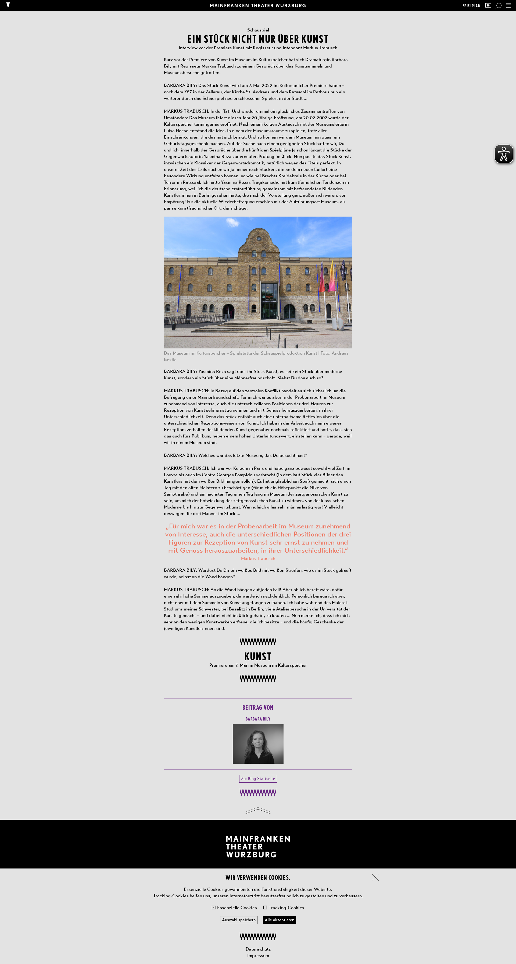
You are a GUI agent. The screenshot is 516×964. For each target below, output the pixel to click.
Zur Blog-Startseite (258, 778)
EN (488, 5)
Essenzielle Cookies (237, 907)
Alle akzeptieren (279, 920)
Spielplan (472, 5)
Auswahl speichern (239, 920)
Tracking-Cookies (286, 907)
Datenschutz (258, 949)
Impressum (258, 955)
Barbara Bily (258, 719)
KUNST (257, 656)
